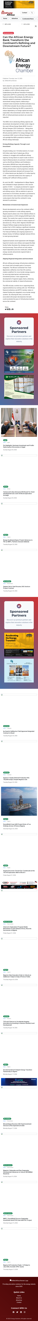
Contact (24, 13)
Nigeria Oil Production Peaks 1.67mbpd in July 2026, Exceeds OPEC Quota (16, 1266)
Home (5, 18)
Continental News (28, 19)
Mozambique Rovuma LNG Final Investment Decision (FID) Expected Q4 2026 (17, 1124)
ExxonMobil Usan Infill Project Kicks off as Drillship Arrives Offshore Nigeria (17, 825)
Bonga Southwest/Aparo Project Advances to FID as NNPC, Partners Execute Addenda (18, 541)
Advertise (15, 18)
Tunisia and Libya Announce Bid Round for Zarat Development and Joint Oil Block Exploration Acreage (18, 493)
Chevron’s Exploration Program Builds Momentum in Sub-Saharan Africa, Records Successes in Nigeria (17, 928)
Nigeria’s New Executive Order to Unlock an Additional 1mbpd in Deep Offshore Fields (17, 976)
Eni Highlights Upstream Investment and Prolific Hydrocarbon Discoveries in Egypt (18, 446)
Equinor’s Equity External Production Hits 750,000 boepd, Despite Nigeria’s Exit (16, 778)
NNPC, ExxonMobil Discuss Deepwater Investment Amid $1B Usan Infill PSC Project (17, 1219)
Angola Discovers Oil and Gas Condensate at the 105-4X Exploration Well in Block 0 (19, 871)
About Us (19, 1298)
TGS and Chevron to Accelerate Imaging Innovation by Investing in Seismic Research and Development (18, 1023)
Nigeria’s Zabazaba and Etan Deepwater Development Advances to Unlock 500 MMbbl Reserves (18, 1172)
